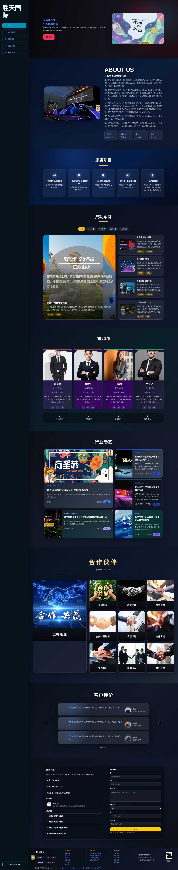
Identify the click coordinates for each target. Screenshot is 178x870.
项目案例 (67, 862)
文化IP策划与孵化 (94, 860)
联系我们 (67, 864)
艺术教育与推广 (94, 858)
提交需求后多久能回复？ (58, 833)
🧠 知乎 (40, 862)
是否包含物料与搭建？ (57, 816)
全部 (81, 229)
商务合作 (116, 856)
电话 (111, 780)
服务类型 (112, 804)
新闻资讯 (67, 853)
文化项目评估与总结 (95, 856)
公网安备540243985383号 (77, 868)
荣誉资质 (116, 853)
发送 (135, 829)
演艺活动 (91, 229)
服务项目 (67, 858)
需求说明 (112, 788)
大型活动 (113, 229)
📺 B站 (40, 857)
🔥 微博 (50, 862)
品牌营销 (124, 229)
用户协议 (93, 868)
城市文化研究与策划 (95, 853)
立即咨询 (49, 37)
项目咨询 (116, 858)
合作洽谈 (116, 860)
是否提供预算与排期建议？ (58, 828)
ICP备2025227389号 (65, 868)
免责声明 (99, 868)
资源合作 (116, 862)
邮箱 (111, 812)
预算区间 (112, 820)
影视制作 (102, 229)
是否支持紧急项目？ (56, 822)
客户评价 (67, 856)
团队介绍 (67, 860)
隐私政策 (88, 868)
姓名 (111, 773)
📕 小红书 (50, 857)
